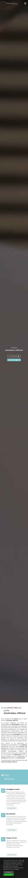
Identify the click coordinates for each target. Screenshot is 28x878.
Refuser (9, 872)
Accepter (9, 874)
